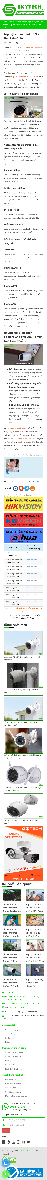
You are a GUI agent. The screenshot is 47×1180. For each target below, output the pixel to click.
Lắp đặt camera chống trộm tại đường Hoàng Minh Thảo (33, 931)
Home (4, 22)
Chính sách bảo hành (13, 1057)
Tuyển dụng (10, 1034)
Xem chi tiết (32, 553)
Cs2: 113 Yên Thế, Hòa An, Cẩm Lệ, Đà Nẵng (23, 1003)
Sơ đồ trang (10, 1038)
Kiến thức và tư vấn (13, 1084)
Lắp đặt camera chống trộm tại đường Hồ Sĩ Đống (35, 956)
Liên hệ (8, 1042)
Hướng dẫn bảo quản (13, 1061)
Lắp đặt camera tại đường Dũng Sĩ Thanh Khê (34, 981)
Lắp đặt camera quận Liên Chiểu (24, 76)
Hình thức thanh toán (13, 1069)
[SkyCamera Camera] (23, 10)
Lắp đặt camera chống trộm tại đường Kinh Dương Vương (12, 907)
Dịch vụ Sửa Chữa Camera (16, 1096)
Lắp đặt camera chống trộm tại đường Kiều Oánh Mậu (34, 907)
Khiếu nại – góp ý (12, 1030)
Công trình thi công (13, 1092)
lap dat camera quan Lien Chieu (24, 439)
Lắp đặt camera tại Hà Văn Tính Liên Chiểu (24, 482)
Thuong (22, 43)
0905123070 (19, 1007)
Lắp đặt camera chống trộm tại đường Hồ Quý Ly (11, 981)
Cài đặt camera (11, 1088)
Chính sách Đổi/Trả (13, 1065)
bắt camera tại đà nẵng (16, 428)
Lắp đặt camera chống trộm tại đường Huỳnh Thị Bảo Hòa (11, 931)
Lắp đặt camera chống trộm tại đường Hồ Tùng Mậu (10, 956)
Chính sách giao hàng (14, 1053)
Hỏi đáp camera (11, 1080)
